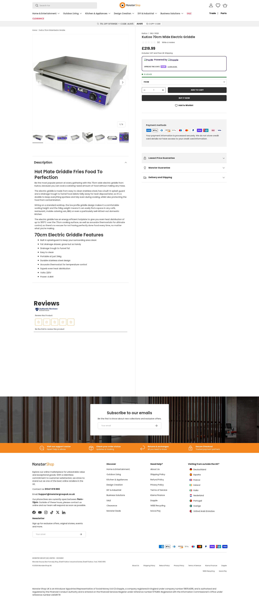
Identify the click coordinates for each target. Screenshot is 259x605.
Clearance (112, 505)
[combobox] (64, 5)
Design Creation (122, 13)
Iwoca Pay (155, 510)
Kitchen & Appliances (96, 13)
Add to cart (197, 90)
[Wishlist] (218, 5)
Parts (224, 13)
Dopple (154, 500)
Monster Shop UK (45, 565)
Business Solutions (170, 13)
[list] (81, 82)
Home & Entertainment (44, 13)
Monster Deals (114, 510)
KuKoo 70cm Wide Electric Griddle (52, 30)
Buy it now (184, 98)
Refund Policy (157, 479)
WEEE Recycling (157, 505)
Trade (212, 13)
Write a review (168, 42)
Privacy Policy (157, 484)
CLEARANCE (38, 18)
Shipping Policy (157, 474)
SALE (189, 13)
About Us (155, 469)
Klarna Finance (157, 495)
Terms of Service (158, 490)
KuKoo (144, 33)
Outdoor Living (71, 13)
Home (34, 30)
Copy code (155, 23)
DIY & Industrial (146, 13)
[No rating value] (149, 42)
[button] (225, 5)
